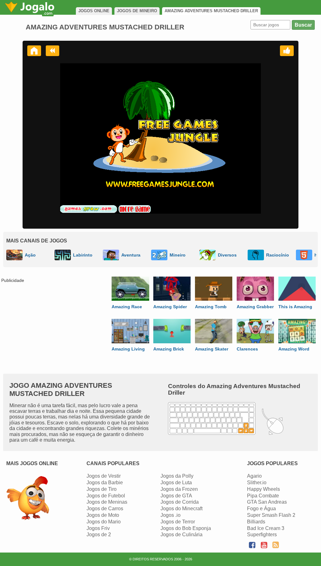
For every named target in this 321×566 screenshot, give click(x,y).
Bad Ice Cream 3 (265, 528)
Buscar (303, 25)
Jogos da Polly (176, 476)
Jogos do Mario (104, 521)
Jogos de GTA (176, 495)
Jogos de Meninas (107, 502)
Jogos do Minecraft (181, 508)
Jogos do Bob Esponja (185, 528)
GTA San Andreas (267, 502)
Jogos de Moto (103, 515)
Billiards (256, 521)
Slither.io (256, 482)
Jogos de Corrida (179, 502)
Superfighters (262, 534)
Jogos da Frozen (179, 489)
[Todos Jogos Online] (27, 499)
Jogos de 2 (99, 534)
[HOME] (34, 50)
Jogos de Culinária (181, 534)
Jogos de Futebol (106, 495)
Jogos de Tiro (102, 489)
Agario (254, 476)
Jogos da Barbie (105, 482)
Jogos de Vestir (104, 476)
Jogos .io (170, 515)
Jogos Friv (98, 528)
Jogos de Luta (176, 482)
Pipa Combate (263, 495)
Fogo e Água (261, 508)
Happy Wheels (263, 489)
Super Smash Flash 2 (271, 515)
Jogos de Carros (105, 508)
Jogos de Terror (177, 521)
